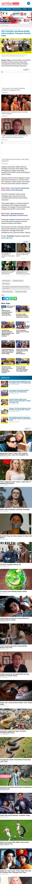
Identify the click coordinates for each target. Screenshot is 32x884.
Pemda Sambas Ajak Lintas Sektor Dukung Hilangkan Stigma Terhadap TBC (20, 401)
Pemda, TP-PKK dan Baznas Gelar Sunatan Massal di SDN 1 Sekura (20, 409)
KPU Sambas (6, 283)
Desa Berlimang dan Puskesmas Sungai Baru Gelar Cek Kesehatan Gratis (20, 419)
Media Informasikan (7, 291)
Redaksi (8, 9)
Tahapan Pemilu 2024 (20, 291)
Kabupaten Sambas (18, 280)
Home (2, 9)
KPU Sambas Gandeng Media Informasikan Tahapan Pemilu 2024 (16, 287)
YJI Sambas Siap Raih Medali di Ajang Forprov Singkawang (19, 391)
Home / (3, 25)
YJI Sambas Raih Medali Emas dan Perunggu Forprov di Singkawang (20, 382)
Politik (6, 25)
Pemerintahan (17, 9)
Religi (24, 9)
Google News (8, 238)
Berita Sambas (6, 280)
